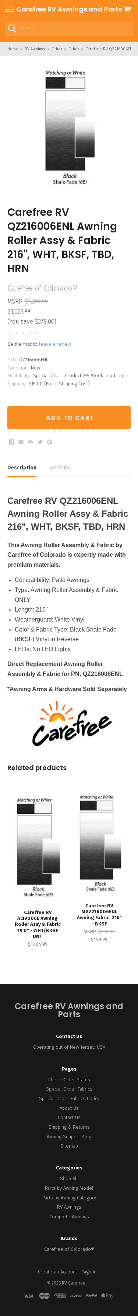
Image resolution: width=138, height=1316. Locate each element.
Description (21, 468)
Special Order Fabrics (69, 1089)
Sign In (89, 1272)
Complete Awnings (69, 1216)
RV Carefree (73, 1283)
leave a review (55, 344)
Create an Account (57, 1272)
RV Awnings (69, 1207)
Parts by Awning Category (69, 1198)
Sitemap (69, 1146)
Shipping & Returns (69, 1127)
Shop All (69, 1178)
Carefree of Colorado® (69, 1249)
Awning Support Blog (69, 1136)
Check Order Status (69, 1079)
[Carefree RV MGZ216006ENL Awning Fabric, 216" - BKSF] (99, 843)
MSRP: (16, 301)
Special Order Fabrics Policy (69, 1098)
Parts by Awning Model (69, 1188)
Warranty (59, 468)
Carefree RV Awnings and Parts (69, 9)
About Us (69, 1108)
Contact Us (69, 1117)
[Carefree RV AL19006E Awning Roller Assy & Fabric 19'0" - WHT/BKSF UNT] (37, 847)
